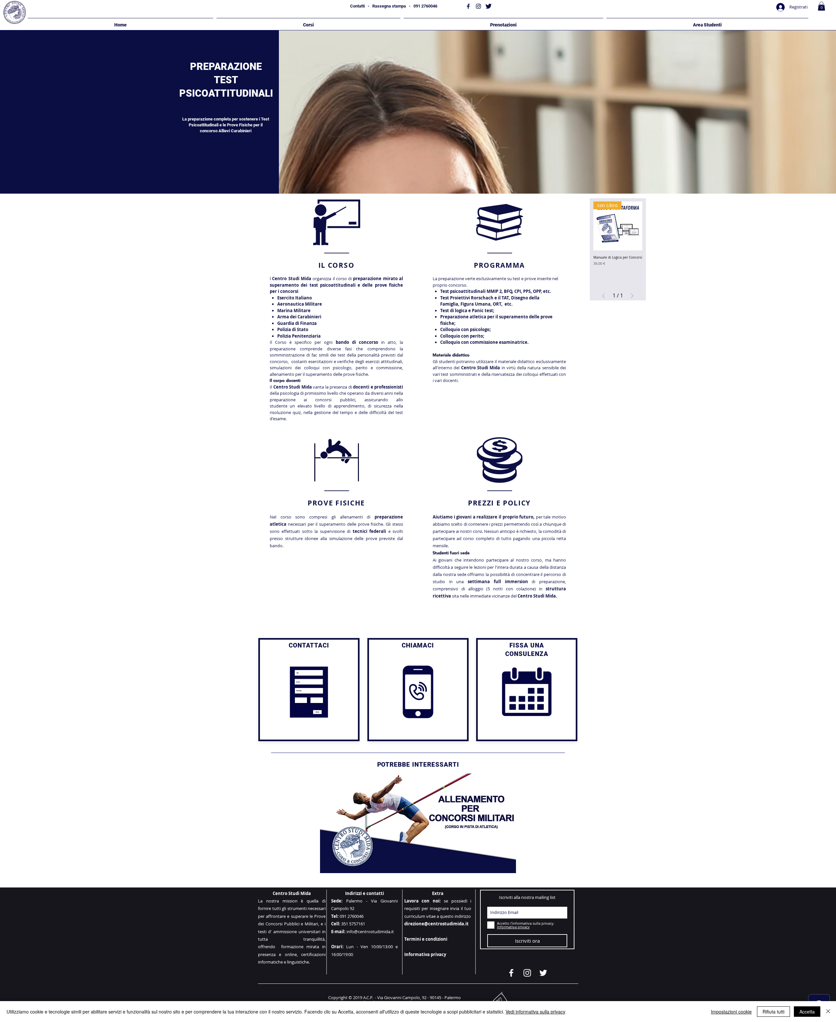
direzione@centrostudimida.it (436, 924)
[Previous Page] (603, 296)
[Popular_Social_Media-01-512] (468, 6)
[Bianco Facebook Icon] (511, 973)
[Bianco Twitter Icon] (543, 973)
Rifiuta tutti (773, 1011)
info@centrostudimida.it (370, 931)
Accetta (807, 1011)
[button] (821, 6)
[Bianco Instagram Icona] (527, 973)
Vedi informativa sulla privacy (535, 1011)
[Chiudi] (828, 1011)
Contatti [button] (357, 6)
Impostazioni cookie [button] (731, 1011)
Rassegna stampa (389, 6)
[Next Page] (632, 296)
